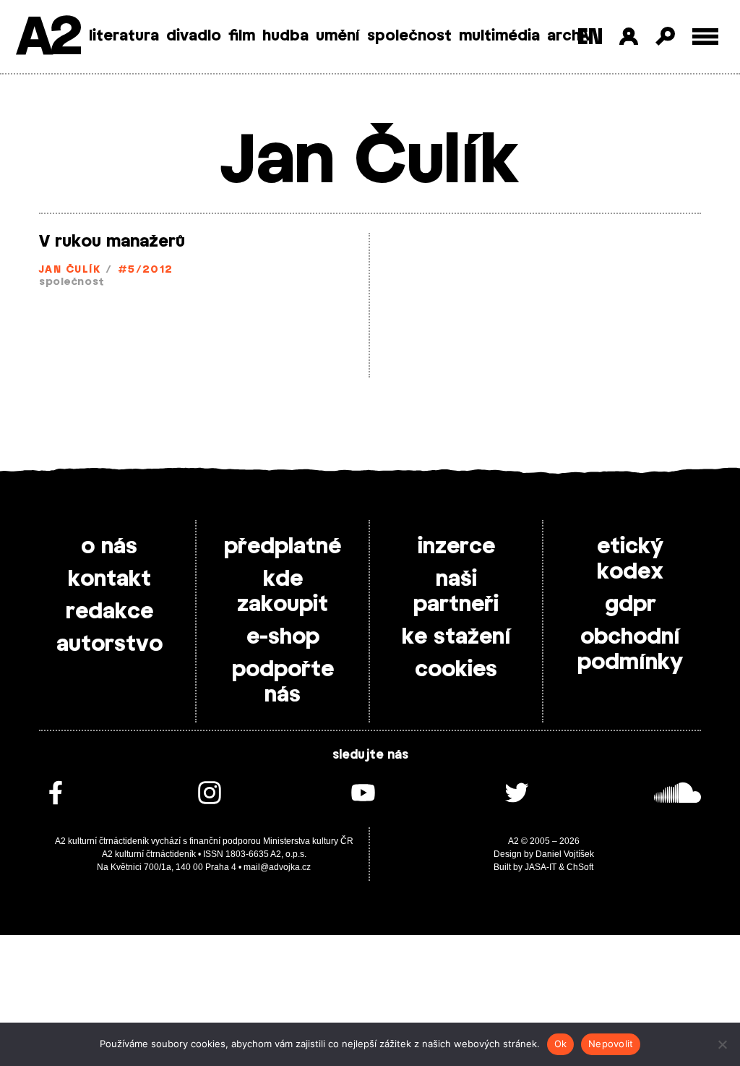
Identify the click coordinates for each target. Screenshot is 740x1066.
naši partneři (456, 592)
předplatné (282, 546)
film (241, 36)
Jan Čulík (69, 270)
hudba (285, 36)
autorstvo (109, 644)
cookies (456, 669)
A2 (47, 38)
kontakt (109, 579)
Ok (560, 1043)
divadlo (193, 36)
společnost (409, 36)
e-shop (282, 637)
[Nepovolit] (722, 1044)
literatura (124, 36)
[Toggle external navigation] (705, 36)
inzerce (456, 546)
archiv (570, 36)
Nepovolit (610, 1043)
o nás (109, 546)
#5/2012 (145, 270)
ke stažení (456, 637)
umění (338, 36)
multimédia (499, 36)
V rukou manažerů (112, 241)
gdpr (630, 604)
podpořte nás (283, 682)
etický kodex (630, 559)
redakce (109, 612)
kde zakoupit (282, 592)
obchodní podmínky (630, 649)
